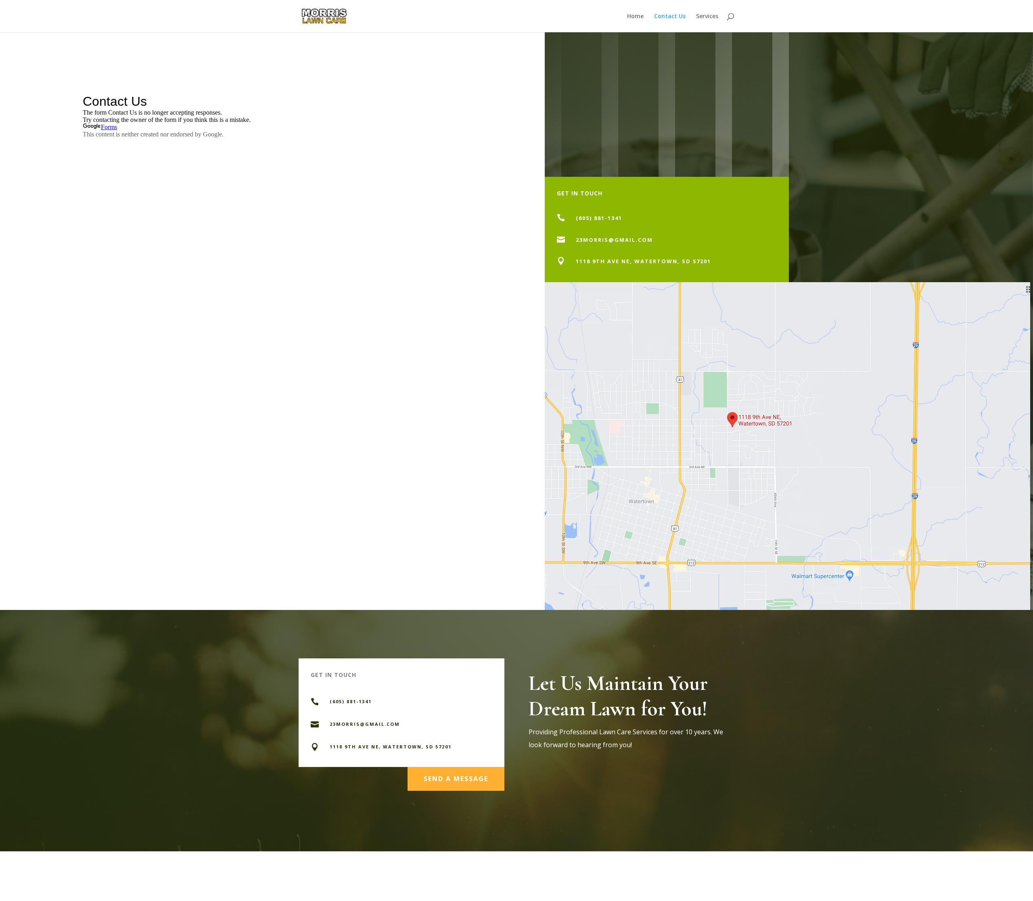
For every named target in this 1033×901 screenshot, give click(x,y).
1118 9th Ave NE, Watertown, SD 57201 (643, 261)
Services (707, 16)
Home (635, 16)
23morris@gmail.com (614, 239)
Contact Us (670, 16)
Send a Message (456, 778)
